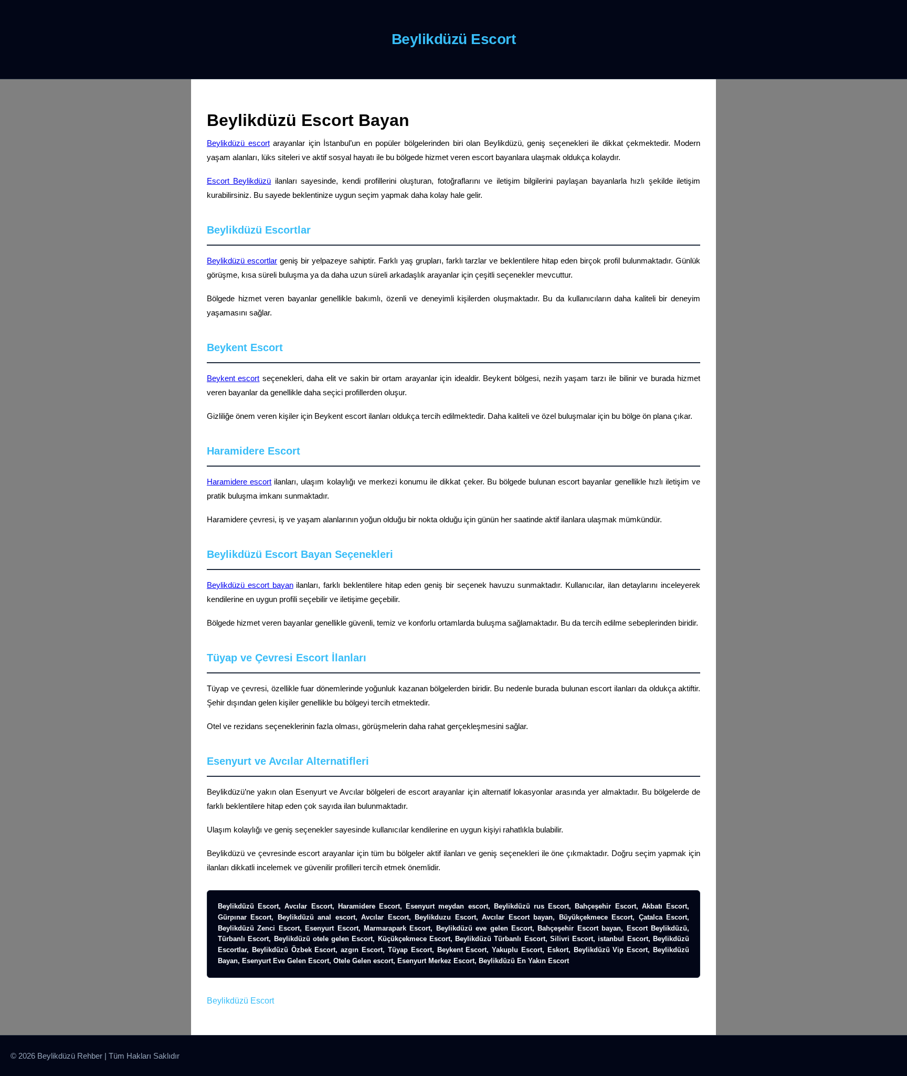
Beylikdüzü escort (238, 143)
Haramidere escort (239, 481)
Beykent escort (233, 378)
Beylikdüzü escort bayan (250, 585)
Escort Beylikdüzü (239, 180)
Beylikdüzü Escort (240, 1000)
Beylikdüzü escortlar (242, 260)
